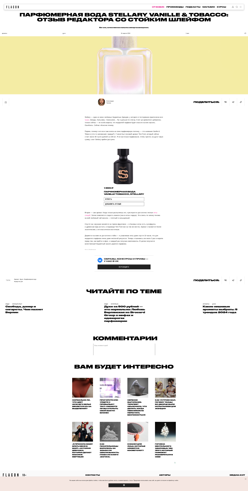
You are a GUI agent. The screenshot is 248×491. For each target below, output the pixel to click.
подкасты (193, 7)
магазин (208, 7)
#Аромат (16, 279)
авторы (164, 475)
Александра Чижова (110, 102)
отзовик (158, 7)
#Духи (21, 279)
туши (87, 120)
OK (124, 485)
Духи (64, 33)
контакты (92, 475)
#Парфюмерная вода (30, 279)
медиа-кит (237, 475)
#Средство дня (18, 281)
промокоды (175, 7)
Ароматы (4, 33)
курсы (221, 7)
